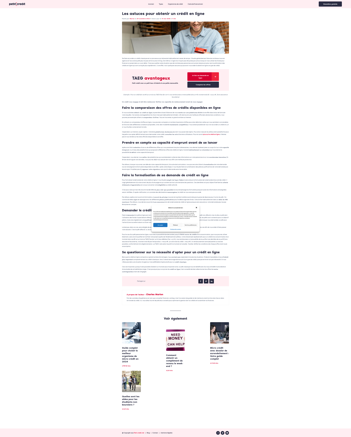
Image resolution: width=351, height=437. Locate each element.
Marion (132, 19)
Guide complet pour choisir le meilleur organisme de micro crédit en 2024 (130, 354)
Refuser (175, 225)
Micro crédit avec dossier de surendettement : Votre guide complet (219, 353)
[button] (197, 208)
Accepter (160, 225)
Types (161, 4)
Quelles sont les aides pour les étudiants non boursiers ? (130, 400)
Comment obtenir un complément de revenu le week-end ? (174, 360)
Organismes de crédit (175, 4)
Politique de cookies (175, 229)
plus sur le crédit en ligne (211, 134)
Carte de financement (195, 4)
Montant (151, 4)
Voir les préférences (191, 225)
